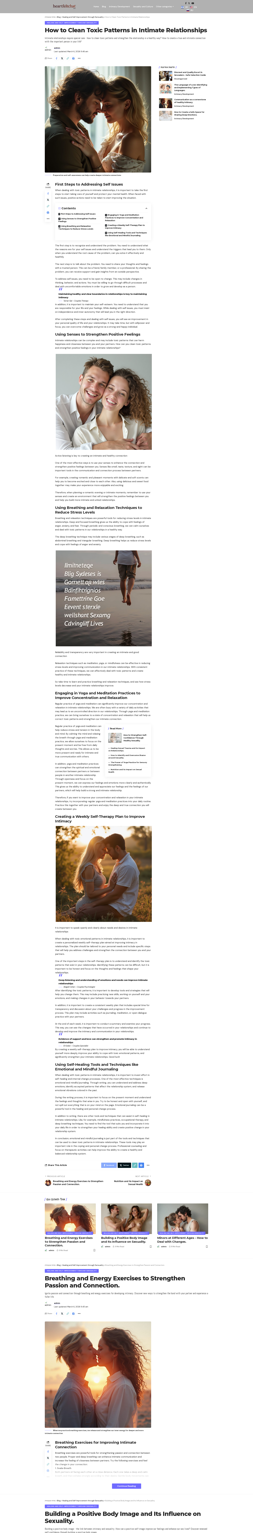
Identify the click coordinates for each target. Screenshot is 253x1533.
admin (57, 48)
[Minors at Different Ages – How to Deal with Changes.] (182, 1218)
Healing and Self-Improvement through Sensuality (72, 23)
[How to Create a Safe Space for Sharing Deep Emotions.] (165, 116)
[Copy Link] (67, 58)
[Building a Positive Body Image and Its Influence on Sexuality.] (126, 1218)
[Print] (73, 58)
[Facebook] (185, 3)
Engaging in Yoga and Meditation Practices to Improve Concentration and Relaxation (124, 218)
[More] (79, 58)
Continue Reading (126, 1486)
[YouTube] (193, 3)
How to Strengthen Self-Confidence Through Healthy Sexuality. (135, 738)
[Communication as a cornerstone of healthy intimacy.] (165, 103)
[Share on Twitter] (62, 58)
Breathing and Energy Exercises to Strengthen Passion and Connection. (69, 1241)
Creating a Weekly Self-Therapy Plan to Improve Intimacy (125, 226)
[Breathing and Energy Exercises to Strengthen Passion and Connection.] (70, 1218)
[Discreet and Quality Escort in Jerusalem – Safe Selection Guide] (165, 76)
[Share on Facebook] (56, 58)
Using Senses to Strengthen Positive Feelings (77, 220)
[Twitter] (189, 3)
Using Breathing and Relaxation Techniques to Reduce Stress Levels (75, 227)
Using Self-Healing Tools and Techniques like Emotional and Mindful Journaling (126, 234)
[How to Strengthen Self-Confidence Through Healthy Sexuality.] (114, 738)
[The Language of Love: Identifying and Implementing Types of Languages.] (165, 88)
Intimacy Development (184, 94)
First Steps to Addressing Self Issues (78, 214)
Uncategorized (180, 79)
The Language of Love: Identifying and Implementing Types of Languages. (190, 88)
